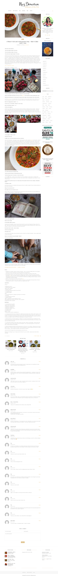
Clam (51, 101)
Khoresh (50, 106)
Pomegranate (44, 115)
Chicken (44, 63)
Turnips (51, 120)
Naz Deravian (26, 44)
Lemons (50, 108)
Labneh (44, 108)
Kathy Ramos (13, 520)
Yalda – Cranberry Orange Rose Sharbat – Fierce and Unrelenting (11, 556)
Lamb (47, 108)
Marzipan (46, 110)
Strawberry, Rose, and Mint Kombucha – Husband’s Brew (11, 564)
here (23, 278)
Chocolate (47, 101)
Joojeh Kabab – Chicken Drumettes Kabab (11, 552)
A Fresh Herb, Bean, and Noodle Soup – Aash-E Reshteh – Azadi (35, 349)
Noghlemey (12, 435)
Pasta (44, 74)
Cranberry (49, 103)
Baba (46, 96)
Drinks (44, 68)
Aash (43, 96)
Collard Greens (45, 103)
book (45, 558)
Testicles (47, 120)
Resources (23, 10)
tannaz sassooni (13, 378)
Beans (46, 98)
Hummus (44, 106)
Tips (43, 83)
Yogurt (50, 122)
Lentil (43, 110)
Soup (22, 39)
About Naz (9, 10)
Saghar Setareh (13, 409)
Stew (44, 81)
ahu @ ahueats (13, 418)
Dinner (44, 66)
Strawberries (44, 118)
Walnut (47, 122)
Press (27, 10)
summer (49, 118)
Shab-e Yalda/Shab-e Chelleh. (9, 65)
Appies (44, 61)
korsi (23, 95)
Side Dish (44, 77)
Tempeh (44, 120)
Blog (20, 10)
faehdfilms (12, 369)
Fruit (43, 70)
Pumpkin (49, 115)
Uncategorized (45, 85)
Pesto (43, 113)
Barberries (49, 96)
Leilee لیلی (12, 361)
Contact (31, 10)
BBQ (43, 98)
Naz (11, 443)
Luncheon (44, 72)
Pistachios (49, 113)
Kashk (47, 106)
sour (10, 275)
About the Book (15, 10)
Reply (40, 361)
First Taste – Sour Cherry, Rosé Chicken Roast (11, 560)
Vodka (43, 122)
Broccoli (49, 98)
